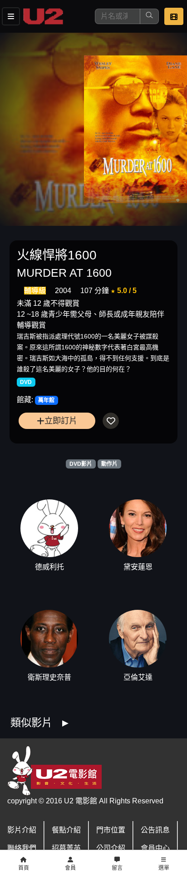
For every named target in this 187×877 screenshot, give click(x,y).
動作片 (109, 464)
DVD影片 (80, 464)
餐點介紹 (66, 830)
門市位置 (110, 830)
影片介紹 (21, 830)
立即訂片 (60, 420)
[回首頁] (43, 16)
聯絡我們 (21, 848)
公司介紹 (110, 848)
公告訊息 (155, 830)
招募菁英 (66, 848)
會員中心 (155, 848)
